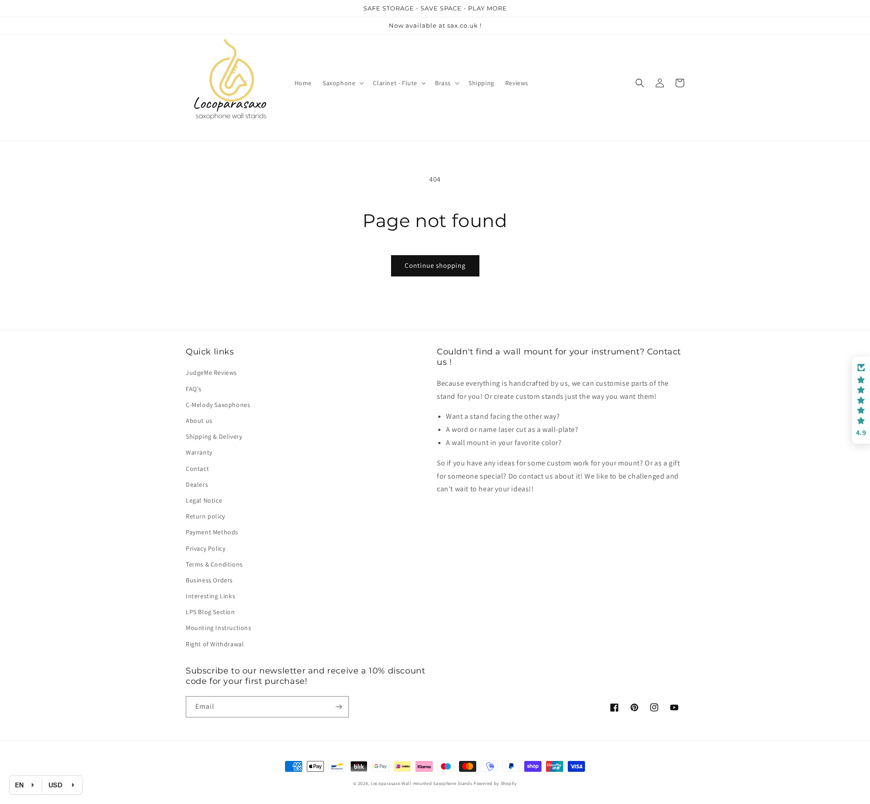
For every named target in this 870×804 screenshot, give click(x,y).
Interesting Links (210, 596)
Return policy (205, 516)
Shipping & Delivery (214, 436)
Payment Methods (212, 532)
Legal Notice (204, 500)
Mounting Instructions (218, 628)
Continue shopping (435, 265)
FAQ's (194, 389)
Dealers (197, 484)
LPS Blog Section (210, 612)
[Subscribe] (338, 706)
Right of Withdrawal (215, 644)
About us (199, 421)
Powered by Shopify (495, 783)
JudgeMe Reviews (211, 372)
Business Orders (209, 580)
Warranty (199, 452)
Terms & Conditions (214, 564)
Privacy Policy (205, 548)
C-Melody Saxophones (218, 405)
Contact (197, 469)
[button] (342, 82)
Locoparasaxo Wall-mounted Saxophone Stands (421, 783)
